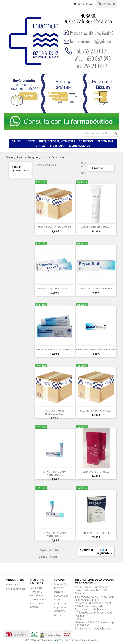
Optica (40, 146)
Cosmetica (86, 141)
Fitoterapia (57, 146)
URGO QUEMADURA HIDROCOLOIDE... (54, 412)
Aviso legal (36, 587)
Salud (16, 141)
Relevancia (101, 168)
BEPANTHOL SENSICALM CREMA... (54, 349)
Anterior (86, 550)
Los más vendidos (15, 588)
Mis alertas (60, 615)
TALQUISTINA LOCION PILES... (96, 410)
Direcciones (60, 603)
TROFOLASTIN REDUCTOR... (96, 532)
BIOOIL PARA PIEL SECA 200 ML (54, 227)
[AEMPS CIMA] (67, 634)
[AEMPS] (17, 634)
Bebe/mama (105, 141)
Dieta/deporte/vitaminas (57, 141)
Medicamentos (79, 146)
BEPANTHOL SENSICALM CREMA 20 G (96, 349)
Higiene (30, 141)
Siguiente (105, 553)
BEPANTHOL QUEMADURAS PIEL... (55, 288)
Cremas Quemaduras (20, 169)
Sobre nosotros (38, 599)
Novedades (12, 584)
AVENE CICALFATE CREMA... (96, 227)
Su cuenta (61, 579)
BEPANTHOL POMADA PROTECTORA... (54, 473)
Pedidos (58, 591)
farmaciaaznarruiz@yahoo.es (92, 628)
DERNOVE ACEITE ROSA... (96, 471)
